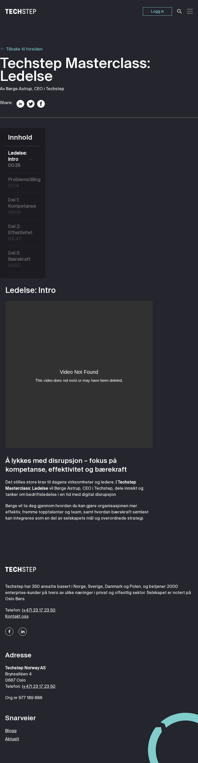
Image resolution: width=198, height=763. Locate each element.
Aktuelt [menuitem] (12, 739)
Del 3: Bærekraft (19, 259)
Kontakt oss (17, 617)
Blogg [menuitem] (10, 731)
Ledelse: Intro (17, 159)
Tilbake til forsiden (24, 49)
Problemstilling (22, 182)
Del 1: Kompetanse (22, 206)
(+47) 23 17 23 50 (38, 610)
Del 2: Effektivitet (20, 232)
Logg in (157, 11)
